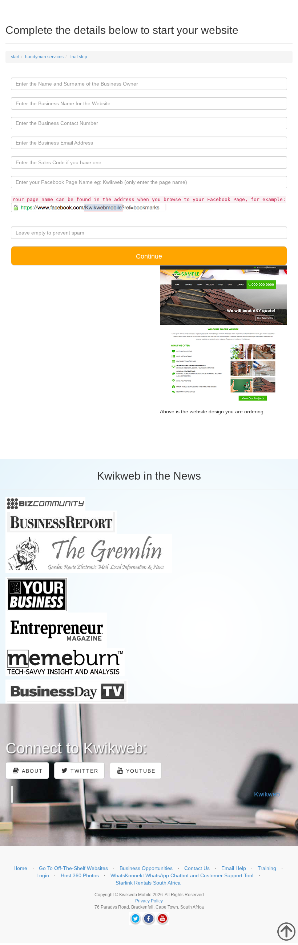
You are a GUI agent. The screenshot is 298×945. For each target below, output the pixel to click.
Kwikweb (267, 794)
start (15, 56)
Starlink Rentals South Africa (148, 883)
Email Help (233, 868)
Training (267, 868)
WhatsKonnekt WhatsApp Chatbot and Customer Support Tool (181, 875)
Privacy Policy (149, 900)
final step (78, 56)
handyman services (44, 56)
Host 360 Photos (80, 875)
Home (20, 868)
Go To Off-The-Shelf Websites (73, 868)
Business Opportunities (146, 868)
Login (42, 875)
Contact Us (197, 868)
